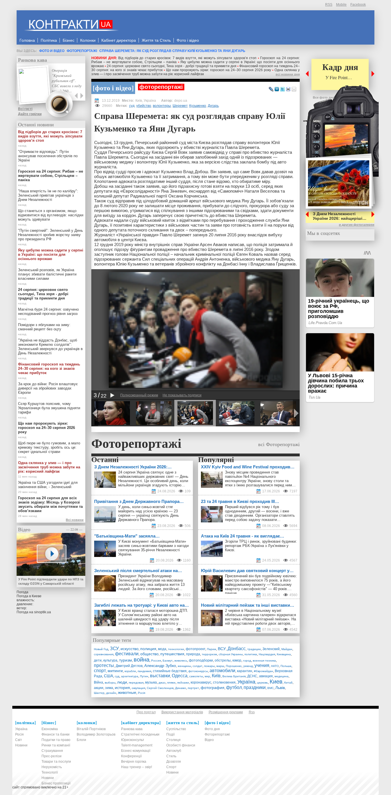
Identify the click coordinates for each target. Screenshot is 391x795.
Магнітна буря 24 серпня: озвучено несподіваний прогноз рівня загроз (48, 311)
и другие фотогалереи (356, 224)
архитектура (129, 676)
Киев (276, 681)
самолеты (196, 676)
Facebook (358, 5)
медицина (282, 676)
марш (220, 666)
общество (149, 654)
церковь (262, 682)
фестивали (127, 653)
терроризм (209, 654)
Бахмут (168, 660)
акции (98, 688)
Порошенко (234, 666)
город (247, 660)
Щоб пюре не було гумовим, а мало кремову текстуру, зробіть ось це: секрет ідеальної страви (49, 447)
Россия (156, 660)
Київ (216, 675)
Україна (246, 682)
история (122, 687)
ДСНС (252, 676)
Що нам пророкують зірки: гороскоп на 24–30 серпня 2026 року (218, 70)
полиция (148, 648)
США (108, 676)
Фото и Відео (51, 51)
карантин (244, 671)
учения (261, 665)
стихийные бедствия (170, 671)
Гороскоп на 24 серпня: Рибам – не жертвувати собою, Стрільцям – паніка (50, 175)
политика (250, 654)
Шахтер (99, 692)
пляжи (171, 682)
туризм (125, 660)
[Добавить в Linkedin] (277, 89)
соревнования (103, 654)
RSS (328, 5)
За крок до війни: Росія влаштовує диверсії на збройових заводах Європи (48, 388)
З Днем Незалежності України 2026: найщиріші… (339, 216)
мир (207, 676)
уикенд (248, 666)
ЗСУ (114, 648)
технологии (176, 649)
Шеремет (180, 106)
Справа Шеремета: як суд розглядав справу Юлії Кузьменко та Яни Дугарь (172, 51)
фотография (212, 687)
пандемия (144, 671)
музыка (151, 682)
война (141, 659)
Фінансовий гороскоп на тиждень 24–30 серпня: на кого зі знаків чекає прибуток (49, 368)
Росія (141, 692)
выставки (160, 675)
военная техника (264, 660)
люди (122, 682)
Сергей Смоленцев (160, 688)
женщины (184, 666)
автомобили (222, 670)
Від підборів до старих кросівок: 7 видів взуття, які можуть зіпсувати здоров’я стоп (187, 58)
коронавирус (201, 682)
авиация (266, 676)
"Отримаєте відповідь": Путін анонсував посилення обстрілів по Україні (48, 155)
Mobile (341, 5)
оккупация (138, 688)
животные (127, 692)
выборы (110, 682)
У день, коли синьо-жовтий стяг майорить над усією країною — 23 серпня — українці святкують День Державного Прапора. (148, 513)
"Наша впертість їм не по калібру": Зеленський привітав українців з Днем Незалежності (48, 195)
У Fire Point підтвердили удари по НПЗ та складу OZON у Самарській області (50, 581)
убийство (143, 106)
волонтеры (162, 106)
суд (132, 106)
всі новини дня (288, 74)
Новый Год (101, 649)
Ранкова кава (32, 59)
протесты (104, 665)
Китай (288, 682)
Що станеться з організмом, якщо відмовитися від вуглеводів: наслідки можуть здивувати (50, 215)
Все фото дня (323, 97)
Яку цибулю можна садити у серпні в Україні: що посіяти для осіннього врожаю (50, 254)
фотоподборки (201, 660)
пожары (209, 666)
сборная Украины (231, 654)
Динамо (180, 688)
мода (162, 649)
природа (193, 654)
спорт (100, 670)
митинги (115, 670)
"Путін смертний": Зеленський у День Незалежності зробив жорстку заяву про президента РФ (50, 234)
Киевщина (284, 654)
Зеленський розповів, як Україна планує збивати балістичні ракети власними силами (47, 274)
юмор (236, 660)
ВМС (270, 688)
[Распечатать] (288, 89)
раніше (231, 593)
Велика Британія (234, 676)
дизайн (111, 692)
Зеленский (271, 649)
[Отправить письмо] (294, 89)
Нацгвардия (267, 654)
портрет (193, 688)
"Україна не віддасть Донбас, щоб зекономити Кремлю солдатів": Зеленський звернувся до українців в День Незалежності (50, 346)
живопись (180, 660)
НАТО (275, 666)
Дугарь (213, 106)
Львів (280, 687)
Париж (211, 649)
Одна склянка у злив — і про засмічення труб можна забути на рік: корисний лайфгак (195, 72)
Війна (98, 682)
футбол (234, 687)
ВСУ (222, 648)
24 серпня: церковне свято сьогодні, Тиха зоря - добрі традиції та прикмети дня (171, 66)
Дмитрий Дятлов (129, 666)
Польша (286, 666)
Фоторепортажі (82, 51)
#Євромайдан (263, 671)
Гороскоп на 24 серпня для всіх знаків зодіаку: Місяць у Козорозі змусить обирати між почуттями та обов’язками (50, 504)
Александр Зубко (160, 665)
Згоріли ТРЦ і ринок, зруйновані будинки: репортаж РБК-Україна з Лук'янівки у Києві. (261, 545)
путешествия (172, 654)
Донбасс (237, 648)
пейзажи (183, 682)
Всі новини (75, 520)
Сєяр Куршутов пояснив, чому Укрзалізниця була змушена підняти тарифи (49, 408)
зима (109, 688)
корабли (130, 671)
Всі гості (25, 109)
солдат (197, 666)
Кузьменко (197, 106)
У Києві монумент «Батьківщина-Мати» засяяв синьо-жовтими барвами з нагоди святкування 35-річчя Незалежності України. (153, 547)
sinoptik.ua (42, 612)
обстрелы (223, 660)
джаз (162, 682)
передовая (136, 682)
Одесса (179, 675)
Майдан (286, 649)
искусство (130, 648)
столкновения (224, 682)
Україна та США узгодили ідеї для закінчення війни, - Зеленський (48, 484)
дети (98, 660)
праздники (255, 687)
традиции (254, 649)
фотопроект (195, 649)
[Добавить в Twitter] (282, 89)
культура (110, 660)
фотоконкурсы (198, 671)
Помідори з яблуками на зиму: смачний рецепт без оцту (44, 327)
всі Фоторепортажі (279, 444)
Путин (144, 676)
